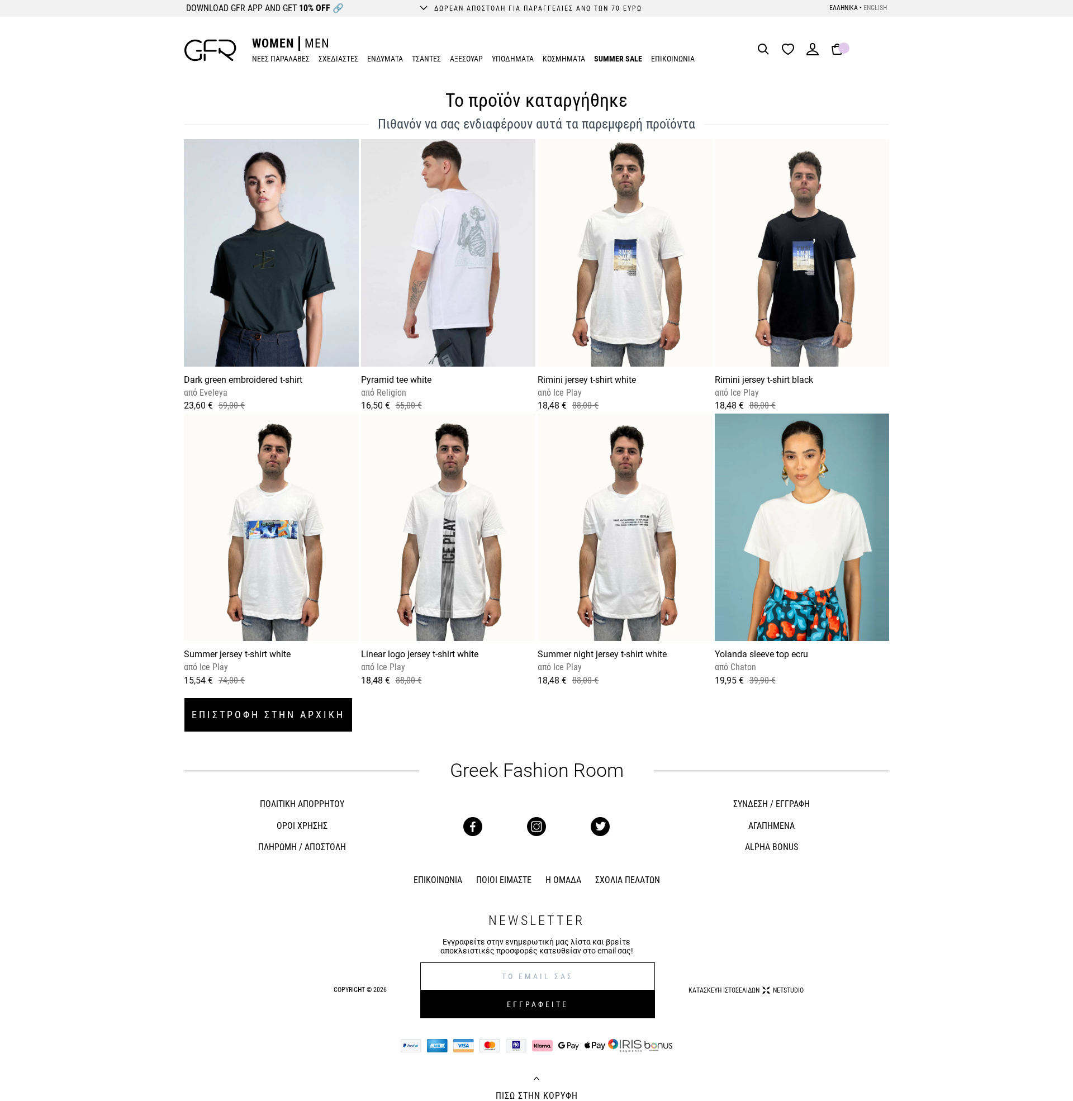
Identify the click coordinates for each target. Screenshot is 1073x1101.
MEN (317, 43)
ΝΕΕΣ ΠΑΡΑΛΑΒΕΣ (281, 58)
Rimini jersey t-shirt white (587, 379)
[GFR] (210, 50)
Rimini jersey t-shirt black (764, 379)
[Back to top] (536, 1079)
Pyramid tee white (396, 379)
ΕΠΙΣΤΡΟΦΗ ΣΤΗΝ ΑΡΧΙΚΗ (268, 714)
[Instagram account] (536, 826)
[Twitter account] (600, 826)
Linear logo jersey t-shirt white (419, 654)
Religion (390, 392)
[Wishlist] (790, 50)
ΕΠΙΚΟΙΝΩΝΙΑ (673, 58)
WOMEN (273, 43)
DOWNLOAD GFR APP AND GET (265, 8)
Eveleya (212, 392)
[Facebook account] (472, 826)
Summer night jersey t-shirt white (602, 654)
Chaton (742, 667)
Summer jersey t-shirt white (237, 654)
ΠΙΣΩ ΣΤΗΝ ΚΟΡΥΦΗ (537, 1096)
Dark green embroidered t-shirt (243, 379)
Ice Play (566, 392)
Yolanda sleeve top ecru (761, 654)
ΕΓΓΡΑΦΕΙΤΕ (537, 1004)
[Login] (812, 53)
